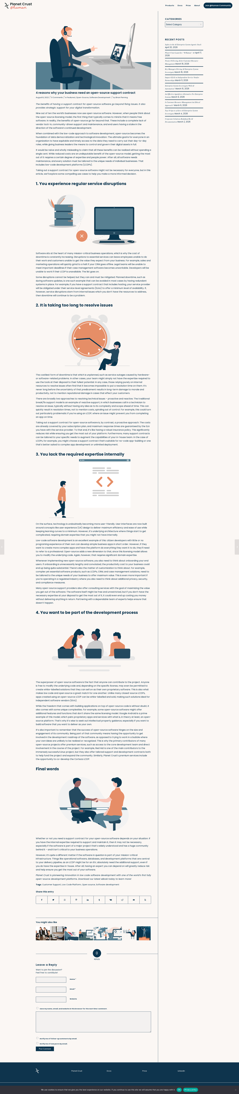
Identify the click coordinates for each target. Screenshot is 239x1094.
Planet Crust (76, 1071)
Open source (88, 884)
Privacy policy (191, 1090)
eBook (104, 879)
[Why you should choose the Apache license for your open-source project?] (72, 933)
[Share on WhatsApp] (64, 900)
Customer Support (51, 884)
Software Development (99, 97)
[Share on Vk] (110, 900)
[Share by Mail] (133, 900)
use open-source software (96, 113)
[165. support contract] (93, 53)
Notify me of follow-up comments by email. (58, 1039)
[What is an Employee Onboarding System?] (43, 933)
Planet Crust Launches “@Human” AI (180, 52)
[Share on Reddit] (122, 900)
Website (73, 999)
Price (144, 1071)
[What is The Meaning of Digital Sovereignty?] (57, 933)
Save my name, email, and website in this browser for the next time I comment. (73, 1009)
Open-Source (82, 97)
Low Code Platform (71, 884)
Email (73, 989)
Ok (179, 1090)
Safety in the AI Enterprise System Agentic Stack (183, 44)
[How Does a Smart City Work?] (129, 933)
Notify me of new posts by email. (53, 1044)
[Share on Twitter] (53, 900)
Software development (107, 884)
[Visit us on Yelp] (145, 900)
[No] (235, 1089)
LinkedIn (181, 1071)
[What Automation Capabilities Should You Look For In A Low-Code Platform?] (237, 547)
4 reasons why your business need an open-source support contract (85, 93)
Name (73, 979)
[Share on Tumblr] (99, 900)
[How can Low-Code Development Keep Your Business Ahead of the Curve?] (86, 933)
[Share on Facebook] (41, 900)
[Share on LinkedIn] (87, 900)
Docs (109, 1071)
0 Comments (57, 97)
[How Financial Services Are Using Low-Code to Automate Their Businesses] (2, 547)
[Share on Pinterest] (76, 900)
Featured (71, 97)
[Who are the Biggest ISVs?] (144, 933)
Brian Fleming (122, 97)
